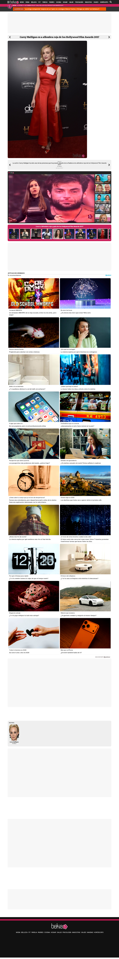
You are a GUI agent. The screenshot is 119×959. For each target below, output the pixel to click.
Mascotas (76, 932)
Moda (18, 932)
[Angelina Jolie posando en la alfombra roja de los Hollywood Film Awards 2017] (58, 234)
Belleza (24, 932)
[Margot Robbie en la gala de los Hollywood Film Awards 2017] (80, 234)
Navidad (90, 932)
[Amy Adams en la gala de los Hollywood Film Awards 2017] (36, 234)
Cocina (47, 932)
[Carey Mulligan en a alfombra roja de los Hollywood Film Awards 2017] (102, 234)
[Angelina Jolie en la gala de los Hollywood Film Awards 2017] (47, 234)
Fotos (20, 5)
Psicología (67, 932)
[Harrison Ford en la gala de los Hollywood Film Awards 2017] (14, 234)
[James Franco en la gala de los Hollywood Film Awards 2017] (91, 234)
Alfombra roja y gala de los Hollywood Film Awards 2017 (44, 5)
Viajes (83, 932)
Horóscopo (98, 932)
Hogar (53, 932)
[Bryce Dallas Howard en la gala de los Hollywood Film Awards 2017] (25, 234)
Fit (29, 932)
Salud (59, 932)
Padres (40, 932)
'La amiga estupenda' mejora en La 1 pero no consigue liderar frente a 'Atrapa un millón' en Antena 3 (56, 9)
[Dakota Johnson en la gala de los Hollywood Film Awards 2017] (69, 234)
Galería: (59, 226)
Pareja (34, 932)
